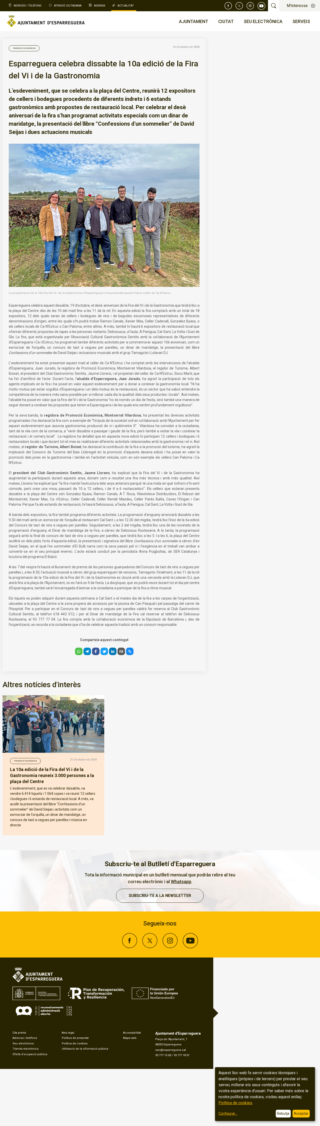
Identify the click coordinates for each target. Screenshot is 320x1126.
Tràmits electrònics (25, 1048)
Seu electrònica (23, 1043)
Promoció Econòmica (24, 48)
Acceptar (301, 1113)
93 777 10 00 (163, 1055)
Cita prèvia (19, 1032)
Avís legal (68, 1032)
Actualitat (126, 5)
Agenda (99, 5)
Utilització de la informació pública (85, 1048)
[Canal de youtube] (262, 6)
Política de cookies (75, 1043)
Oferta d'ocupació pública (29, 1054)
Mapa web (129, 1038)
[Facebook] (228, 6)
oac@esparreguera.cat (170, 1050)
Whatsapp (181, 881)
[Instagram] (250, 6)
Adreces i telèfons (24, 1038)
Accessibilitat (132, 1032)
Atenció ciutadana (68, 5)
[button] (78, 651)
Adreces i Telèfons (28, 5)
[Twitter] (239, 6)
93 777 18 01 (182, 1055)
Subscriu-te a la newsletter (160, 895)
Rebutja (283, 1113)
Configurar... (227, 1113)
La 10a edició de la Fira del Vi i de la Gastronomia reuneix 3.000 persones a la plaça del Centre (52, 775)
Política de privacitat (75, 1038)
